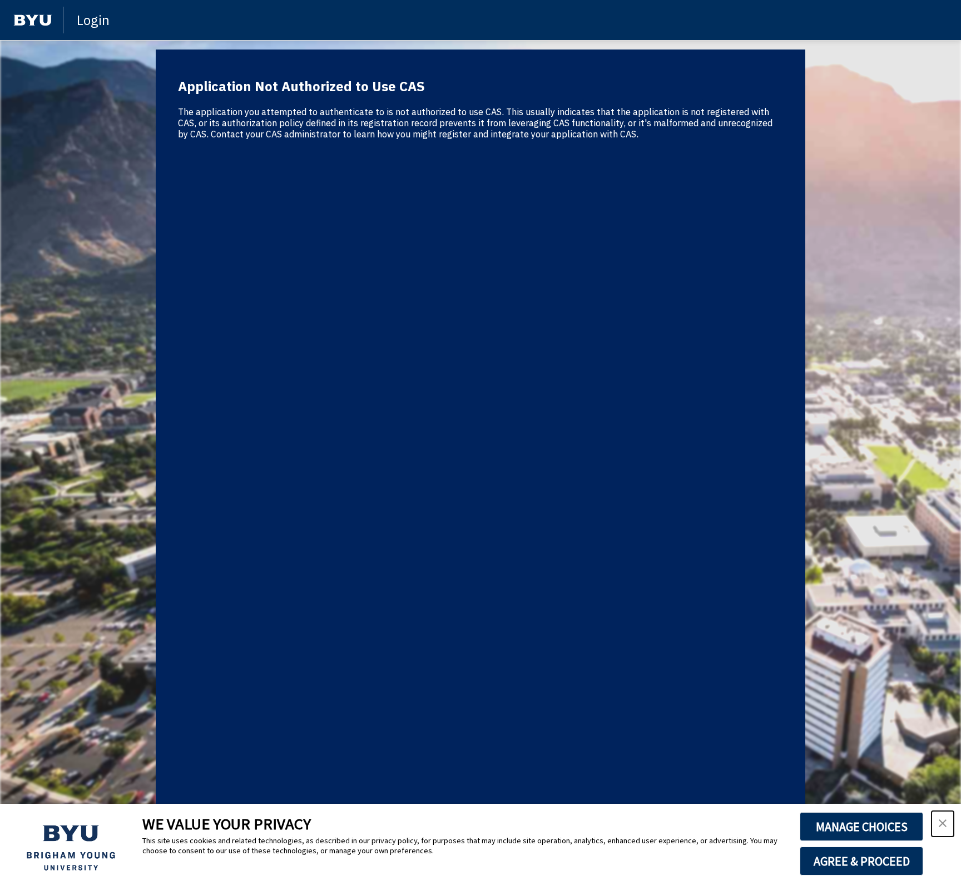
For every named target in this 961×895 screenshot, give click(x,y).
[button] (943, 824)
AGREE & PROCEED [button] (862, 861)
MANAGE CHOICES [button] (862, 826)
